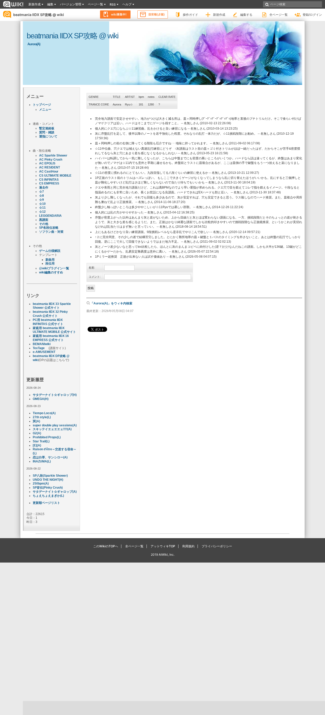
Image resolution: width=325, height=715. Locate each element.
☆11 (42, 207)
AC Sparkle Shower (53, 155)
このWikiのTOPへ (105, 546)
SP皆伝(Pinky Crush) (48, 487)
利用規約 (188, 546)
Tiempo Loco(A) (44, 413)
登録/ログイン (312, 15)
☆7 (41, 191)
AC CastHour (48, 171)
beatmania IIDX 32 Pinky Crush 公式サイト (50, 314)
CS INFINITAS (49, 179)
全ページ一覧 (278, 15)
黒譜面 (43, 220)
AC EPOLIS (47, 163)
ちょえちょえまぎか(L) (48, 496)
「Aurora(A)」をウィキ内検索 (111, 303)
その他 (43, 224)
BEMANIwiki (42, 344)
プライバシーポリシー (217, 546)
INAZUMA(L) (42, 461)
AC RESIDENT (49, 167)
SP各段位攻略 (48, 227)
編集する (246, 15)
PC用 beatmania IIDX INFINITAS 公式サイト (48, 322)
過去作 (43, 187)
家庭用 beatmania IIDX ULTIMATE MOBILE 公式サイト (54, 330)
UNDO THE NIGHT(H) (48, 479)
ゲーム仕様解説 (49, 251)
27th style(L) (42, 417)
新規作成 (219, 15)
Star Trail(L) (41, 441)
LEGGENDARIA (50, 215)
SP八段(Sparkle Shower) (50, 475)
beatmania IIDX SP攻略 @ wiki (38, 14)
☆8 (41, 195)
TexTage (39, 348)
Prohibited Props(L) (47, 437)
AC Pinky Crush (50, 159)
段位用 (50, 263)
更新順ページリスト (46, 503)
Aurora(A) (33, 44)
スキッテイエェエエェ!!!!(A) (52, 429)
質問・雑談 (46, 132)
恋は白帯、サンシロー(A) (50, 457)
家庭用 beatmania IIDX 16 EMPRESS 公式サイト (51, 338)
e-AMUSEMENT (44, 352)
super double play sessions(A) (55, 425)
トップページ (42, 104)
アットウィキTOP (163, 546)
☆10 (42, 204)
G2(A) (37, 433)
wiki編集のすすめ (51, 272)
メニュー (45, 109)
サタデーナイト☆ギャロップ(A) (55, 491)
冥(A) (36, 421)
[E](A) (37, 445)
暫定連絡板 (46, 128)
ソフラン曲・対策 (51, 232)
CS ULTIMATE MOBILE (55, 175)
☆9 (41, 199)
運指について (48, 136)
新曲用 (50, 259)
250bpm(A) (41, 483)
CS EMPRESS (49, 183)
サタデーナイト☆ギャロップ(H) (55, 395)
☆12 (42, 211)
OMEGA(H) (40, 399)
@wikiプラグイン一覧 (54, 268)
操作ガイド (190, 15)
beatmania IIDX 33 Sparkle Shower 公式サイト (52, 306)
